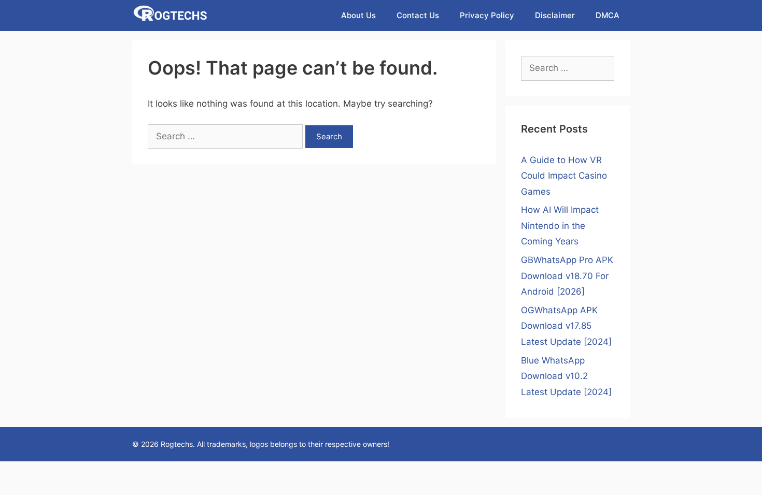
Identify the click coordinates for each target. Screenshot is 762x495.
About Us (358, 15)
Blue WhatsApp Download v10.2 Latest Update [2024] (566, 376)
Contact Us (418, 15)
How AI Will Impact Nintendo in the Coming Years (560, 225)
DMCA (607, 15)
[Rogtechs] (173, 15)
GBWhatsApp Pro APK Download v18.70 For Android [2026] (567, 276)
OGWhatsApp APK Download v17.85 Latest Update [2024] (566, 326)
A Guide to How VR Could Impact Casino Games (564, 176)
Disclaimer (555, 15)
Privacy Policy (487, 15)
